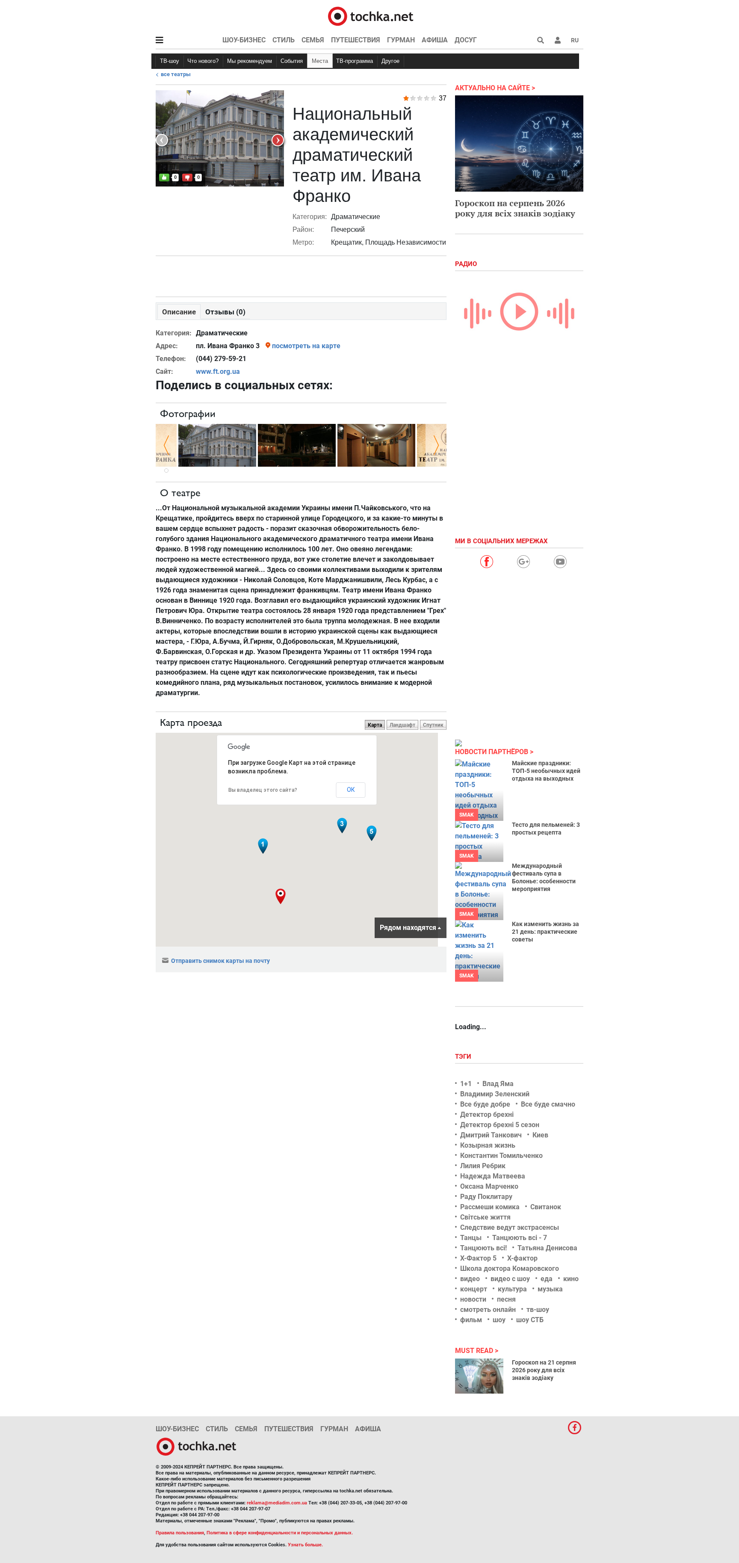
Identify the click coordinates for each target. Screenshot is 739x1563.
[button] (557, 40)
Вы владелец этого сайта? (262, 790)
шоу (499, 1320)
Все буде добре (485, 1104)
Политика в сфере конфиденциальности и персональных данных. (280, 1533)
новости (473, 1299)
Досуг (466, 40)
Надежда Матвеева (492, 1176)
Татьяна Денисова (547, 1248)
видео (470, 1279)
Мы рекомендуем (249, 61)
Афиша (435, 40)
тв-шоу (537, 1309)
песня (506, 1299)
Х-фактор (522, 1258)
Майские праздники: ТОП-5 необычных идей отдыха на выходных (546, 771)
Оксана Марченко (489, 1186)
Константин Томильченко (501, 1156)
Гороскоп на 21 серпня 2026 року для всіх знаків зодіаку (544, 1370)
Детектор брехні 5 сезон (499, 1125)
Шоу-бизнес (244, 40)
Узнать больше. (305, 1545)
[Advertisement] (301, 274)
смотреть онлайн (488, 1309)
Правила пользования (180, 1533)
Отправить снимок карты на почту (220, 960)
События (292, 61)
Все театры (176, 74)
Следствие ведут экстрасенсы (509, 1227)
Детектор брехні (487, 1114)
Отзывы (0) (225, 312)
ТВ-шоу (169, 61)
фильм (471, 1320)
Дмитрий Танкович (491, 1135)
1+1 (466, 1084)
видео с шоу (510, 1279)
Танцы (471, 1238)
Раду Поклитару (486, 1197)
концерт (473, 1289)
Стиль (283, 40)
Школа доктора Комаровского (509, 1268)
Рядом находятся (408, 928)
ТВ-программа (354, 61)
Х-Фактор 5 (478, 1258)
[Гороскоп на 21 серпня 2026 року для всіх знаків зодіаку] (479, 1376)
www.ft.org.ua (218, 371)
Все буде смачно (548, 1104)
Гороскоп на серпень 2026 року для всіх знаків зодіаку (515, 208)
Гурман (401, 40)
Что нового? (203, 61)
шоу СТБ (530, 1320)
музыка (550, 1289)
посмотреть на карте (306, 346)
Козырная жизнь (487, 1145)
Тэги (464, 1056)
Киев (540, 1135)
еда (547, 1279)
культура (512, 1289)
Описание (179, 312)
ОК (351, 789)
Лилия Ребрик (482, 1166)
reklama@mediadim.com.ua (277, 1503)
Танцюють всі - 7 (519, 1238)
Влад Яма (498, 1084)
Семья (313, 40)
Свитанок (545, 1207)
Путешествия (355, 40)
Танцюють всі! (483, 1248)
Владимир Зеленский (494, 1094)
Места (320, 61)
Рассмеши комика (490, 1207)
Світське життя (485, 1217)
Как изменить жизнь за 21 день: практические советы (545, 932)
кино (571, 1279)
